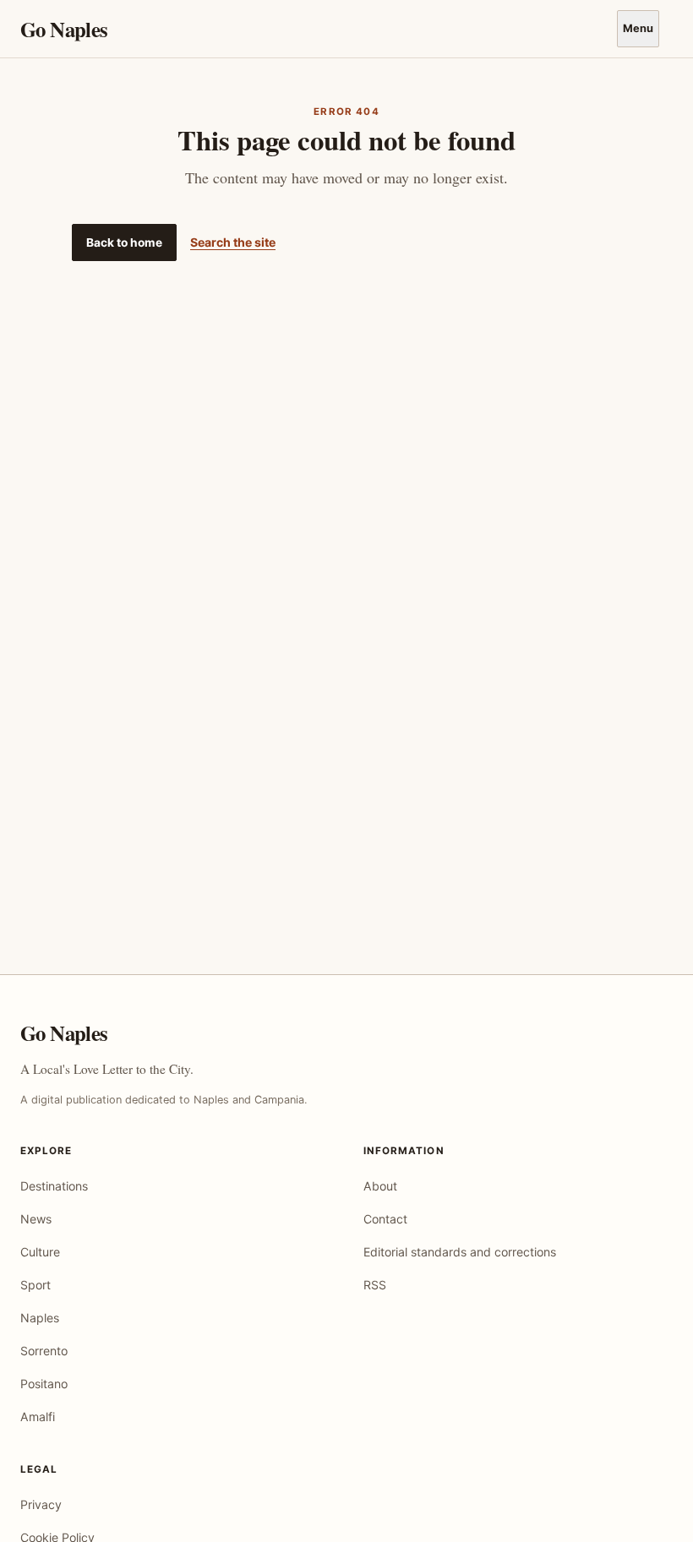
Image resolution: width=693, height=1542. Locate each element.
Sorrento (44, 1350)
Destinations (54, 1186)
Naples (39, 1317)
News (36, 1219)
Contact (385, 1219)
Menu (638, 28)
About (380, 1186)
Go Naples (63, 29)
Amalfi (37, 1416)
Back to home (124, 242)
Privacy (41, 1504)
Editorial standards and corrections (459, 1252)
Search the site (233, 242)
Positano (44, 1383)
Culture (40, 1252)
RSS (374, 1285)
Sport (35, 1285)
